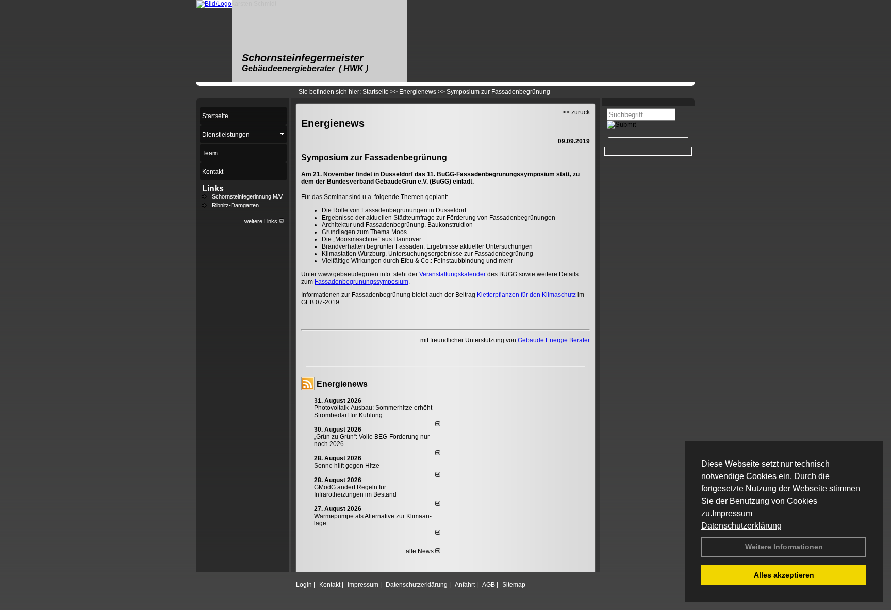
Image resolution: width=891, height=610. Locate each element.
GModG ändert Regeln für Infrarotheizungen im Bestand (355, 491)
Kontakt (329, 584)
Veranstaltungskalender (453, 274)
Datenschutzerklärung (741, 525)
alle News (420, 551)
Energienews (342, 384)
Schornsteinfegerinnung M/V (247, 196)
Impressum (732, 513)
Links (213, 188)
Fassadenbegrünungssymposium (361, 281)
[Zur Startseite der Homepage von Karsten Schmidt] (214, 3)
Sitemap (513, 584)
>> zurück (576, 112)
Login (304, 584)
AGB (488, 584)
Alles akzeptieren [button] (784, 575)
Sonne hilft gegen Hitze (347, 465)
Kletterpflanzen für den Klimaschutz (526, 295)
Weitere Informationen (784, 546)
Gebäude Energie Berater (554, 340)
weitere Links (261, 221)
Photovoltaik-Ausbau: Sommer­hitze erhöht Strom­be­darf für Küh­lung (373, 411)
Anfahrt (465, 584)
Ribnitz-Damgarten (235, 205)
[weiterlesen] (437, 424)
